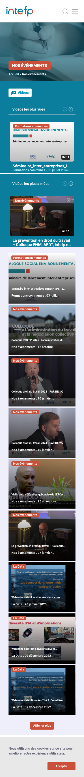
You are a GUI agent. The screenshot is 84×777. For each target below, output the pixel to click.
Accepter (61, 766)
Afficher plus (42, 725)
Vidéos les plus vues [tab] (28, 109)
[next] (70, 109)
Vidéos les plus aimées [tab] (30, 184)
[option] (42, 161)
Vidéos (23, 93)
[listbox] (42, 161)
